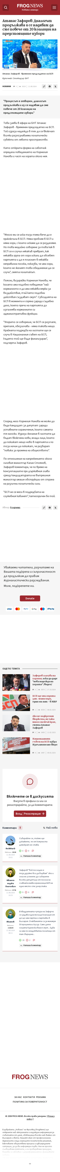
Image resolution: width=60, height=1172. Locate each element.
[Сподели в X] (55, 86)
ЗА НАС (18, 1097)
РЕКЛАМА (41, 1097)
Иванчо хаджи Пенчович (10, 883)
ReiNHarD (10, 848)
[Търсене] (5, 7)
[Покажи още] (30, 1163)
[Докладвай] (33, 851)
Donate (30, 598)
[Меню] (54, 7)
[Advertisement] (30, 197)
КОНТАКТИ (29, 1097)
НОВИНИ (6, 86)
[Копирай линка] (44, 86)
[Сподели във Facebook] (50, 86)
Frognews (15, 507)
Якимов (10, 921)
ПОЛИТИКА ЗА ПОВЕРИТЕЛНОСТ (30, 1101)
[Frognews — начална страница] (30, 1076)
